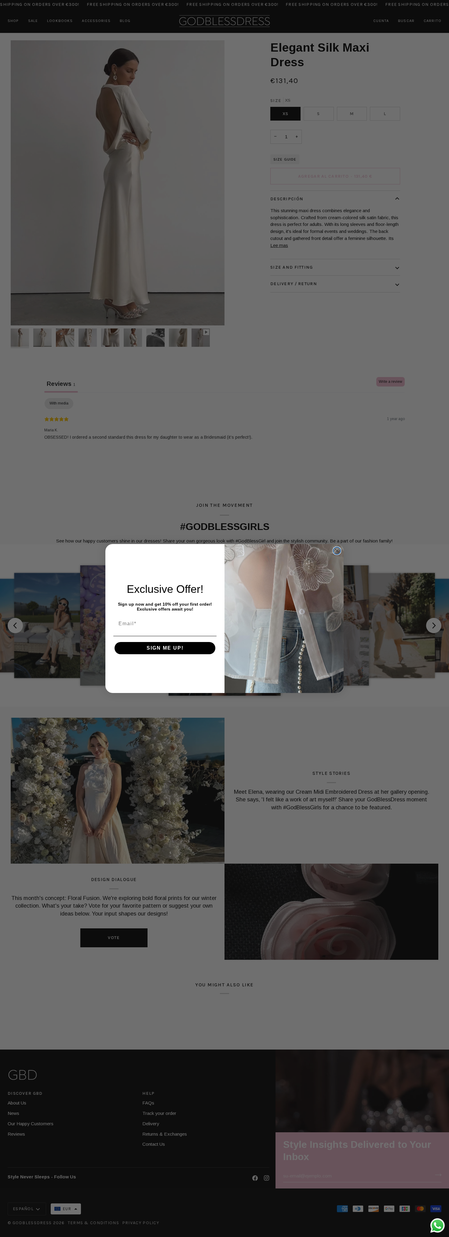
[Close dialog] (337, 550)
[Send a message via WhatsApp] (437, 1225)
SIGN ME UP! (165, 648)
